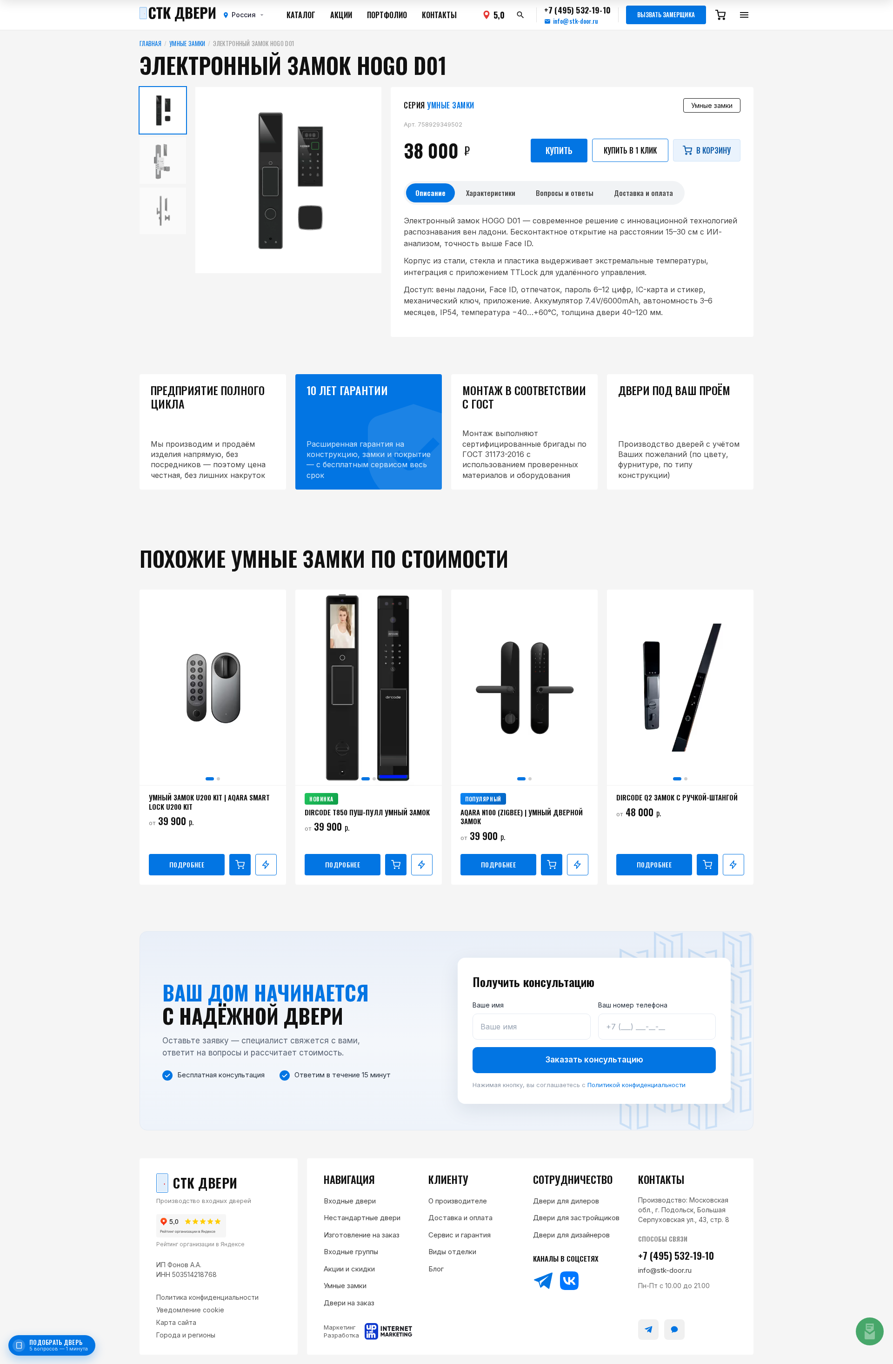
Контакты (439, 14)
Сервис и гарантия (459, 1234)
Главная (150, 43)
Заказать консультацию (594, 1059)
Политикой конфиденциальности (636, 1085)
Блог (436, 1268)
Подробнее (186, 864)
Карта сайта (176, 1322)
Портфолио (387, 14)
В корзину (713, 150)
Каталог (301, 14)
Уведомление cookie (190, 1310)
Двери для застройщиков (576, 1217)
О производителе (457, 1200)
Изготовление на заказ (362, 1234)
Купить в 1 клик (630, 150)
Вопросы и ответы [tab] (564, 193)
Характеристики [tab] (490, 193)
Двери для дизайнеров (571, 1234)
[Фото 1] (210, 778)
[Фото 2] (218, 778)
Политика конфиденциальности (207, 1297)
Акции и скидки (349, 1268)
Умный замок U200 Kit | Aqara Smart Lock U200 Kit (209, 802)
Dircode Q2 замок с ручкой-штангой (677, 797)
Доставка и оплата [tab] (643, 193)
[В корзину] (240, 864)
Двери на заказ (349, 1302)
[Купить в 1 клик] (266, 864)
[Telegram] (543, 1280)
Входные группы (351, 1251)
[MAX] (674, 1329)
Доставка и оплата (460, 1217)
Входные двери (350, 1200)
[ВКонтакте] (569, 1280)
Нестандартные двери (362, 1217)
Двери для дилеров (566, 1200)
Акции (341, 14)
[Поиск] (520, 15)
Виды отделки (452, 1251)
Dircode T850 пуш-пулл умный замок (367, 812)
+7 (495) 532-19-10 (676, 1255)
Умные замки (187, 43)
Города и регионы (185, 1335)
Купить (559, 150)
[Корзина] (720, 15)
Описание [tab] (430, 193)
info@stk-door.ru (575, 21)
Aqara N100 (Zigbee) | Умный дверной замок (521, 817)
